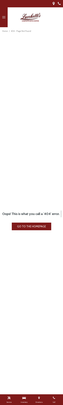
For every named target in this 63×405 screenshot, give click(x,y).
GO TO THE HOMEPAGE (31, 226)
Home (5, 31)
